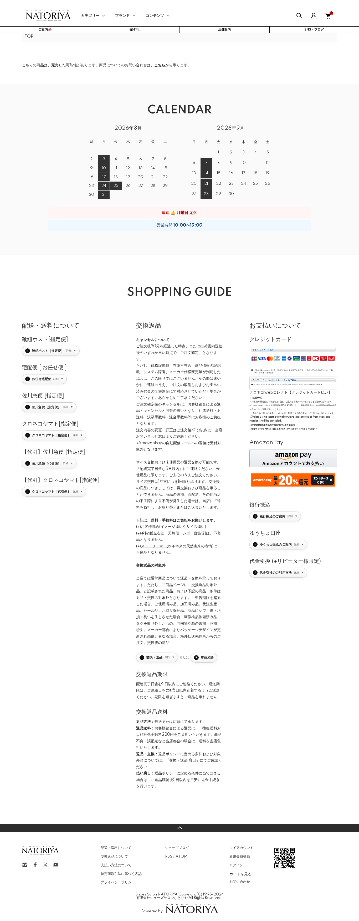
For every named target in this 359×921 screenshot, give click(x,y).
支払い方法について (116, 865)
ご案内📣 (45, 29)
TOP (28, 37)
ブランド (122, 16)
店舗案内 (224, 29)
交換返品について (114, 856)
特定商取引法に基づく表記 (121, 874)
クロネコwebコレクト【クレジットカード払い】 (290, 393)
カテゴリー (90, 16)
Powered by (152, 911)
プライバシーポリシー (118, 882)
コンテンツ (155, 16)
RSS (168, 856)
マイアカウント (241, 848)
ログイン (236, 865)
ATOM (181, 856)
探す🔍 (135, 29)
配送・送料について (116, 848)
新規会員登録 (239, 856)
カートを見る (240, 873)
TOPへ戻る (179, 828)
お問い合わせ (239, 882)
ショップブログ (177, 848)
